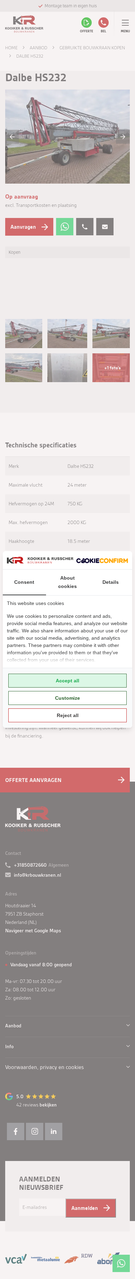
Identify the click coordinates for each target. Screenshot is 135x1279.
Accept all (67, 680)
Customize (67, 698)
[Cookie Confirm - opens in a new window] (102, 560)
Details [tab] (110, 582)
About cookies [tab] (67, 582)
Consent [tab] (24, 582)
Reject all (68, 715)
